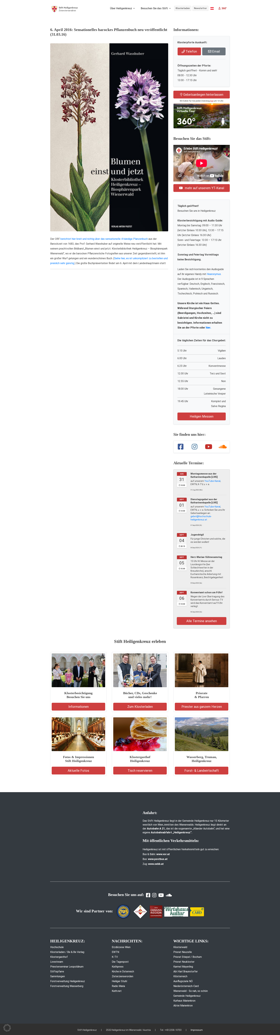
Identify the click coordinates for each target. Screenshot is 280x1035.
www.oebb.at (156, 863)
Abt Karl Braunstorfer (185, 971)
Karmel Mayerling (183, 966)
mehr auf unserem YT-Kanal (204, 188)
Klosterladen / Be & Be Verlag (67, 952)
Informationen (78, 707)
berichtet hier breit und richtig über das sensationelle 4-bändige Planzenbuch (104, 238)
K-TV (115, 956)
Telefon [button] (191, 51)
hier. (208, 327)
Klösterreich (180, 976)
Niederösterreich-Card (186, 986)
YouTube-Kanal (212, 481)
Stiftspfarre (57, 971)
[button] (212, 8)
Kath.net (117, 990)
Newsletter (200, 8)
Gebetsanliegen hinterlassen (202, 95)
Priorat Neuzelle (182, 952)
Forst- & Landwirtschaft (201, 771)
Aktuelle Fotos (78, 771)
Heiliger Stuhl (119, 981)
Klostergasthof (59, 956)
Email (215, 51)
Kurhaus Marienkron (184, 1000)
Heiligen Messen (201, 416)
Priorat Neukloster (183, 961)
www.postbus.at (158, 859)
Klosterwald (180, 947)
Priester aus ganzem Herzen (201, 707)
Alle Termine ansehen (201, 621)
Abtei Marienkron (183, 1005)
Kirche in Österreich (123, 971)
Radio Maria (118, 986)
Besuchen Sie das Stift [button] (155, 8)
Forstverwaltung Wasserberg (66, 986)
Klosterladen (183, 8)
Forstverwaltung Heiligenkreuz (67, 981)
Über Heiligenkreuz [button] (121, 8)
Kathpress (117, 966)
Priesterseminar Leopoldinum (66, 966)
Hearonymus (214, 274)
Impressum (197, 1030)
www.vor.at (163, 854)
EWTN (115, 952)
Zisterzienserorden (122, 976)
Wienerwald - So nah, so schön (190, 990)
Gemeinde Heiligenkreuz (187, 995)
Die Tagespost (120, 961)
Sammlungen (57, 976)
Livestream (56, 961)
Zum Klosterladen (140, 707)
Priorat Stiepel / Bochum (187, 956)
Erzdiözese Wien (121, 947)
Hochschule (57, 947)
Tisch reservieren (140, 771)
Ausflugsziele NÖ (183, 981)
